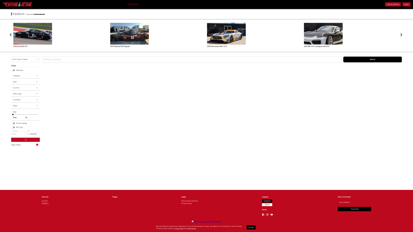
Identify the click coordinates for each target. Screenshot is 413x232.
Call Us (267, 205)
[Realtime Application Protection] (206, 221)
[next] (401, 35)
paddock (45, 203)
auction (45, 201)
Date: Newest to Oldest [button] (20, 59)
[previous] (10, 35)
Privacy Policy (186, 203)
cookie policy (191, 228)
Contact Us (267, 201)
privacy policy (179, 228)
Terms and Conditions (189, 201)
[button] (393, 4)
